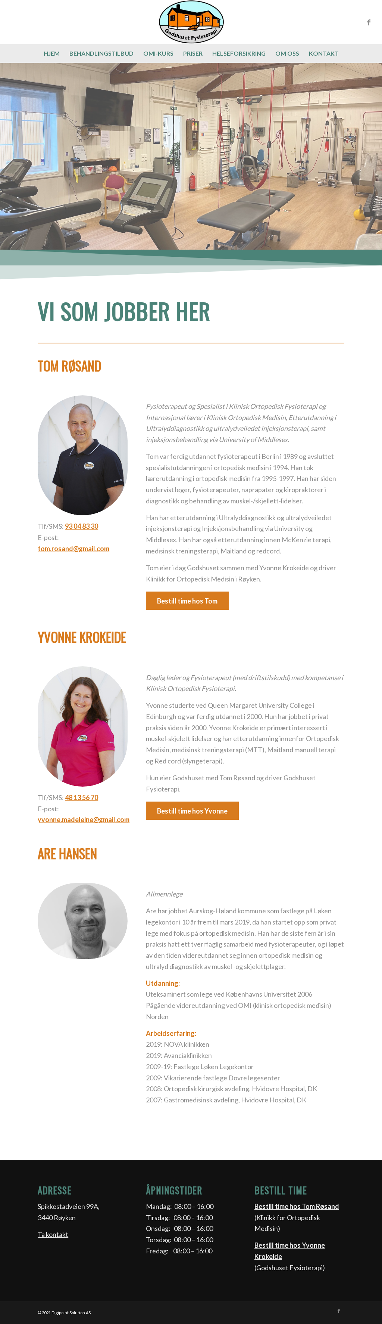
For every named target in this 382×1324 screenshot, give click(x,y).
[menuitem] (52, 53)
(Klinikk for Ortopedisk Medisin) (296, 1217)
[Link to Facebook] (369, 22)
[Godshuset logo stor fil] (191, 22)
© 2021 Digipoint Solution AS (64, 1312)
